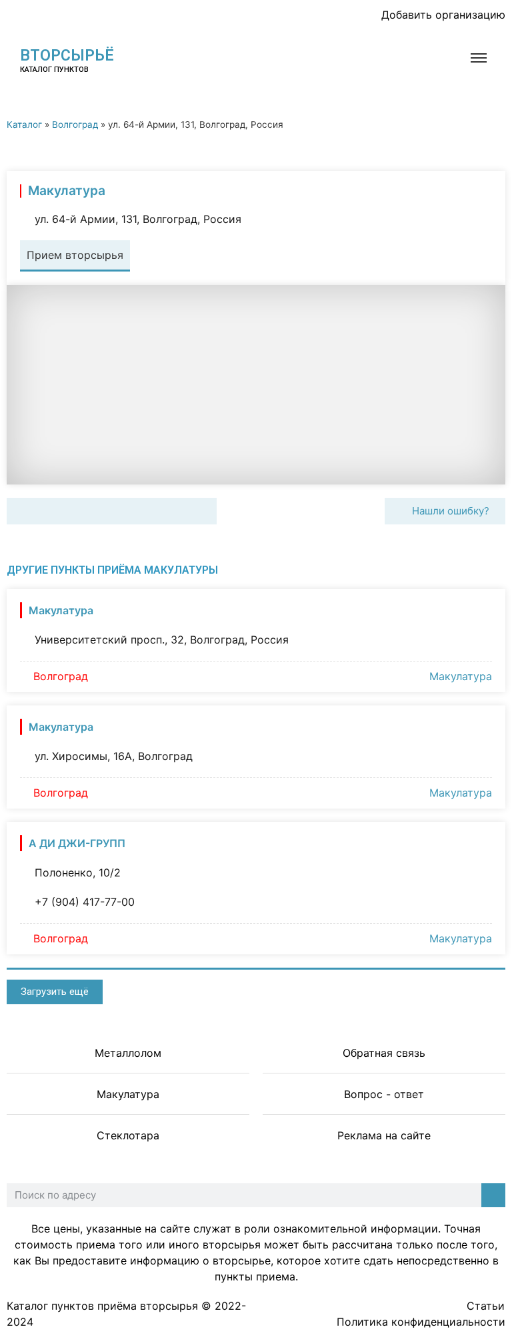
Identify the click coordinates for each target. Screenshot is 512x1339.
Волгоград (75, 124)
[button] (22, 511)
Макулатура (460, 676)
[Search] (493, 1195)
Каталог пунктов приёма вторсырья (102, 1305)
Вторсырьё (67, 56)
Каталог (24, 124)
